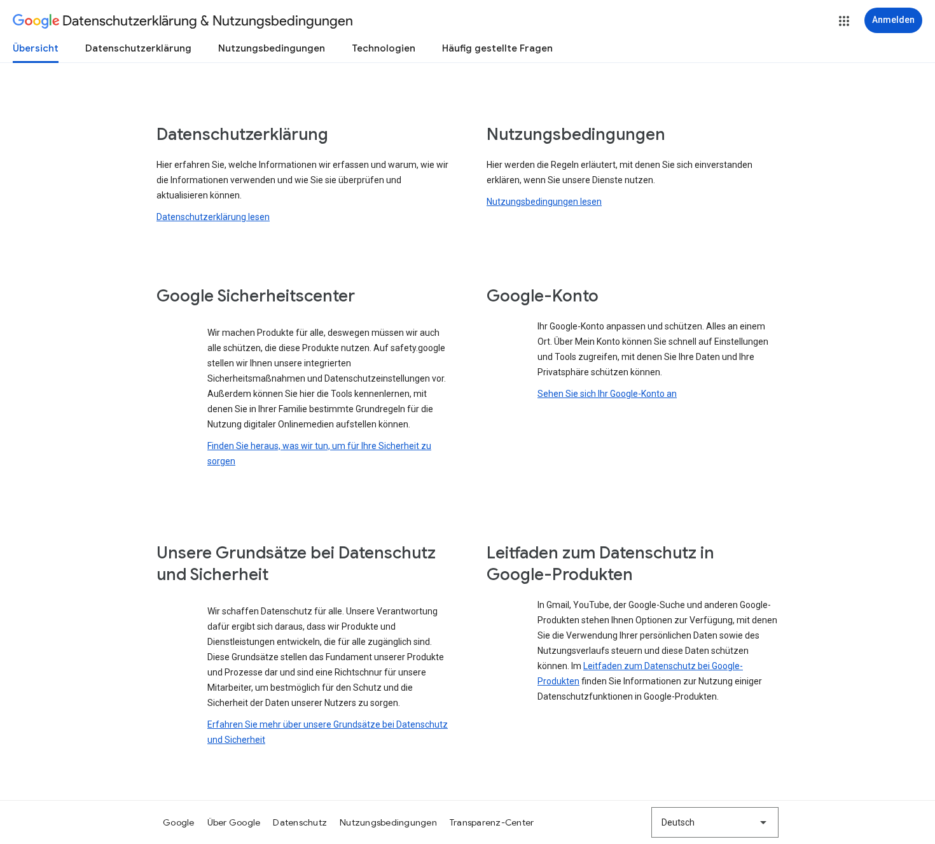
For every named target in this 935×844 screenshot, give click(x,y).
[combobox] (715, 822)
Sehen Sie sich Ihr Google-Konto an (607, 394)
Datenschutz (300, 822)
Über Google (234, 822)
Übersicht (36, 48)
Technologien (383, 48)
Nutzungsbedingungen (271, 48)
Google (179, 822)
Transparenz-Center (492, 822)
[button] (844, 21)
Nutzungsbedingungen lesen (544, 202)
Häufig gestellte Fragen (497, 48)
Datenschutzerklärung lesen (213, 217)
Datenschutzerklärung (138, 48)
